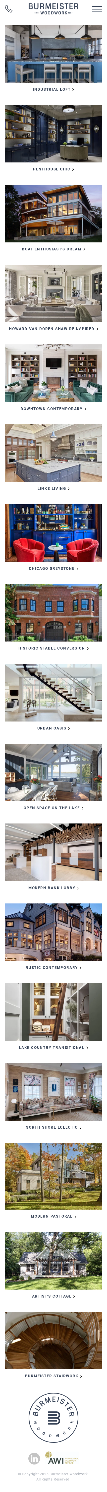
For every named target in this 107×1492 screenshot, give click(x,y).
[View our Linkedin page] (34, 1459)
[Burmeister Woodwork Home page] (53, 9)
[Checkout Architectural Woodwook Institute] (62, 1462)
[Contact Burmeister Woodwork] (8, 8)
